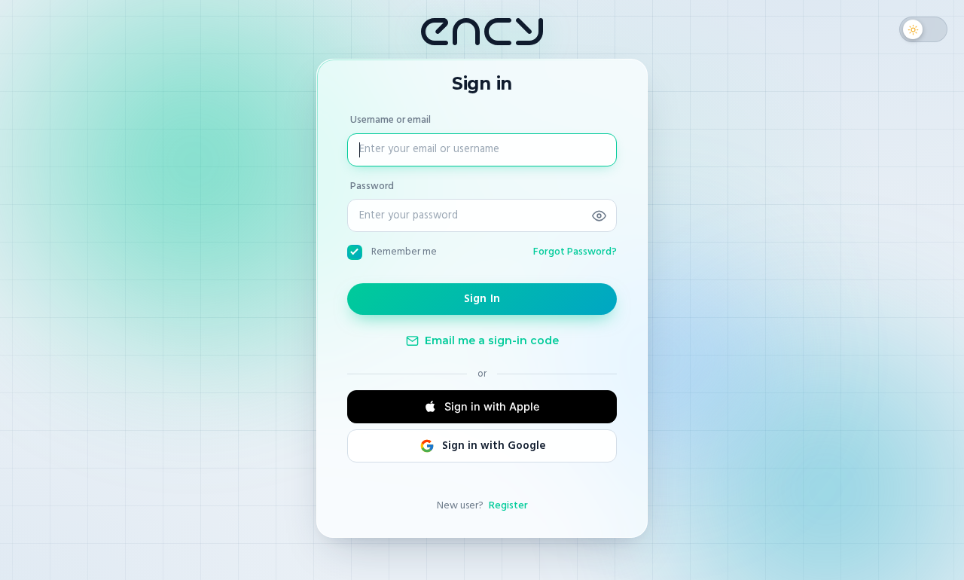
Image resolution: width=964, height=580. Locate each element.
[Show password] (598, 215)
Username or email (390, 120)
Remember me (404, 251)
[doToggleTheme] (923, 29)
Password (372, 186)
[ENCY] (482, 31)
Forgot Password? (575, 251)
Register (508, 505)
